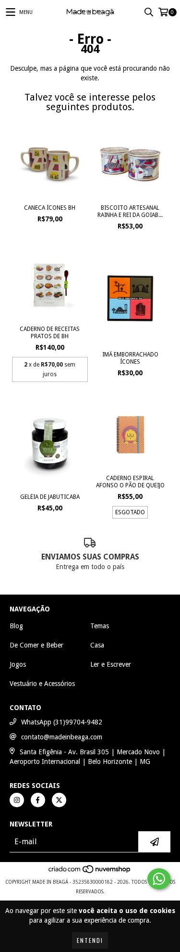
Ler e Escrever (110, 664)
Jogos (18, 664)
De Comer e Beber (36, 645)
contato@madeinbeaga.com (61, 737)
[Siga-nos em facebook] (38, 800)
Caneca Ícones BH (49, 207)
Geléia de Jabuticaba (50, 497)
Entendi (90, 940)
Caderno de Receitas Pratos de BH (50, 333)
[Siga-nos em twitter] (59, 800)
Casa (97, 645)
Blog (16, 626)
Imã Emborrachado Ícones (130, 358)
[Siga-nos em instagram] (17, 800)
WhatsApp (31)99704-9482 (61, 722)
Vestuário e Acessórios (42, 683)
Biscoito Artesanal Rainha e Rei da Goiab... (130, 211)
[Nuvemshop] (90, 872)
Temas (99, 626)
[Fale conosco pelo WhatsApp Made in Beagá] (158, 878)
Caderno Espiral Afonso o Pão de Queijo (130, 482)
